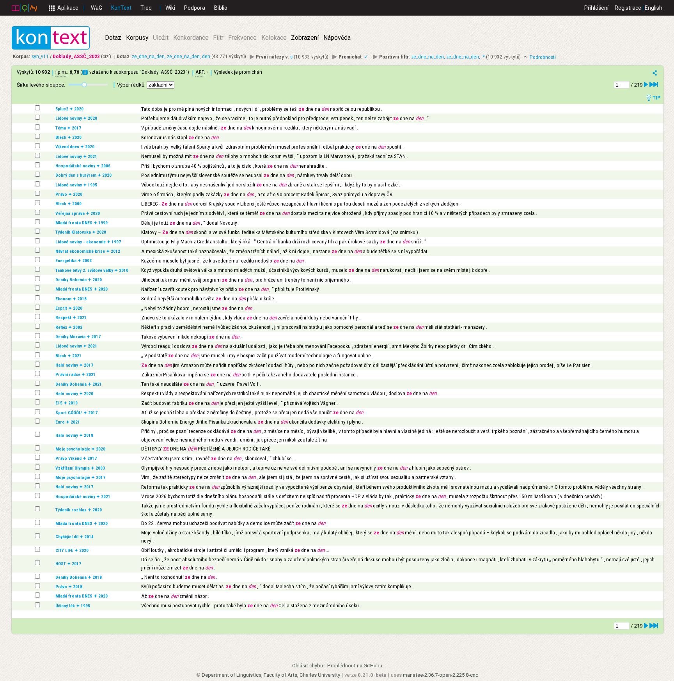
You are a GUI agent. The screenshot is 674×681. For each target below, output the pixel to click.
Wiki (170, 8)
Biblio (220, 8)
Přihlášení (596, 8)
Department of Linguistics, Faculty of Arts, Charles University (271, 675)
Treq (146, 8)
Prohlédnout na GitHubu (354, 666)
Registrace (628, 8)
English (653, 8)
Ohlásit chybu (307, 666)
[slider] (84, 84)
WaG (96, 8)
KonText (121, 8)
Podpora (194, 8)
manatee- (440, 675)
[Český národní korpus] (24, 7)
